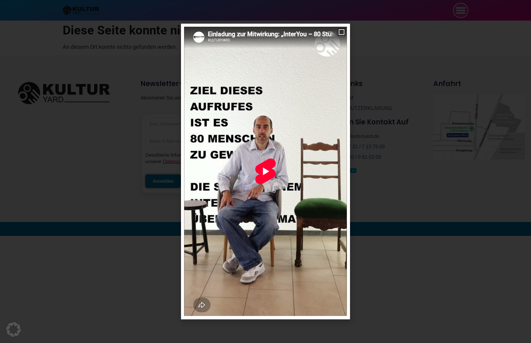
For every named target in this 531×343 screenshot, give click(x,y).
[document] (265, 171)
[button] (13, 329)
